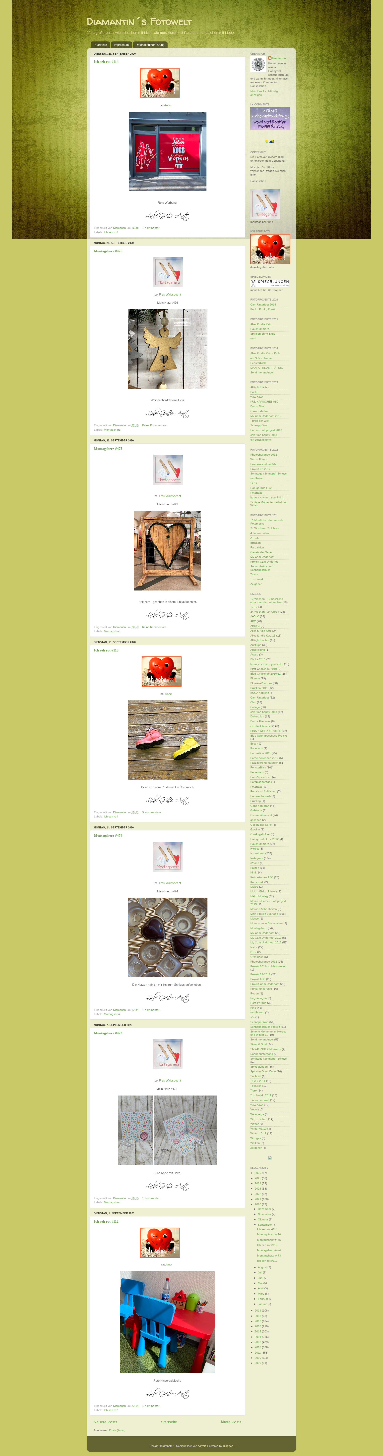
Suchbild (255, 1076)
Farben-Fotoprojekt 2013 (266, 430)
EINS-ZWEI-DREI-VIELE (265, 730)
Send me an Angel (261, 372)
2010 (258, 1357)
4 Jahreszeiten (259, 533)
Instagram (256, 858)
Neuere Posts (105, 1422)
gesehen (255, 819)
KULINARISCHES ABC (264, 401)
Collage (255, 707)
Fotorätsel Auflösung (263, 791)
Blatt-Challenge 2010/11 (265, 673)
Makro (254, 886)
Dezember (265, 1208)
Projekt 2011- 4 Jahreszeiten (268, 966)
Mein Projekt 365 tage (264, 913)
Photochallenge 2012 (263, 454)
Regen (254, 993)
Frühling (255, 801)
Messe (254, 918)
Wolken (255, 1143)
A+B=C (254, 537)
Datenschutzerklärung (150, 44)
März (261, 1293)
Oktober (263, 1219)
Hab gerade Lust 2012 (264, 839)
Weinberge (257, 1114)
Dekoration (257, 716)
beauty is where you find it (266, 497)
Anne (167, 105)
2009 (258, 1363)
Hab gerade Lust (260, 487)
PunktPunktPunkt (261, 988)
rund (253, 338)
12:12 (254, 483)
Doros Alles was (260, 721)
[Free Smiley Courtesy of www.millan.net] (270, 142)
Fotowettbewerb (260, 796)
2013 (258, 1342)
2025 (258, 1178)
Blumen (255, 678)
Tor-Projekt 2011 (260, 1095)
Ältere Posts (231, 1422)
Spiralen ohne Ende (262, 333)
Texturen (256, 1085)
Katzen (254, 867)
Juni (261, 1277)
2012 (258, 1347)
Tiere (253, 1090)
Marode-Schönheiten (263, 909)
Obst (253, 952)
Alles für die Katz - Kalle (265, 353)
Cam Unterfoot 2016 (263, 304)
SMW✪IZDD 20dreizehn (265, 1049)
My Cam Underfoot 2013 (265, 416)
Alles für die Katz (260, 324)
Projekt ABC (257, 979)
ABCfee (255, 626)
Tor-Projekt (257, 579)
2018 (258, 1316)
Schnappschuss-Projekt (265, 1026)
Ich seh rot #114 (106, 62)
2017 (258, 1321)
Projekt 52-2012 (260, 469)
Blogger (228, 1445)
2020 (258, 1204)
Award (254, 654)
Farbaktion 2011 (260, 753)
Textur (254, 574)
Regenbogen (258, 998)
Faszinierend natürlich (264, 464)
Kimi (253, 872)
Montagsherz (112, 429)
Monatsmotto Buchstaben (266, 923)
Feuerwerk (257, 772)
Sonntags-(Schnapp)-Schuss (268, 473)
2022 (258, 1194)
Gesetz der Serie (261, 552)
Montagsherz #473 (108, 1033)
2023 (258, 1188)
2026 (258, 1172)
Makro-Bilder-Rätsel (262, 891)
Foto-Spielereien (260, 777)
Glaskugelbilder (260, 834)
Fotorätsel (256, 492)
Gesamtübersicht (261, 815)
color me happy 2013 (263, 434)
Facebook (256, 748)
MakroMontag (259, 896)
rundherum (257, 478)
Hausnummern (259, 328)
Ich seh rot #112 (106, 1221)
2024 (258, 1183)
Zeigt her (256, 584)
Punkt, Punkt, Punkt (262, 309)
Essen (254, 743)
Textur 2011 (257, 1081)
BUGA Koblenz (259, 692)
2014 (258, 1336)
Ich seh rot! (111, 232)
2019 (258, 1310)
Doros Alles (257, 406)
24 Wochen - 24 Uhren (264, 528)
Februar (263, 1298)
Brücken (255, 542)
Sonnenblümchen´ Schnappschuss (261, 568)
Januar (263, 1304)
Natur (253, 947)
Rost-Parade (258, 1002)
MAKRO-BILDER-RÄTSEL (266, 367)
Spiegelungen (259, 1066)
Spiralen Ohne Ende (263, 1071)
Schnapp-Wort (259, 425)
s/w (252, 1017)
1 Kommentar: (151, 227)
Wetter (254, 1123)
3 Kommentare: (152, 812)
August (263, 1267)
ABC (253, 621)
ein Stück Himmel (261, 358)
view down (257, 396)
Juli (260, 1272)
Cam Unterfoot (259, 697)
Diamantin (279, 58)
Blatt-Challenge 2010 (263, 668)
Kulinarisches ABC (261, 877)
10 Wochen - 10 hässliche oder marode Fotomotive (266, 600)
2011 (258, 1352)
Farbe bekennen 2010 (264, 757)
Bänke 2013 (258, 659)
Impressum (121, 44)
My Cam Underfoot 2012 (265, 937)
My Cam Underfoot (262, 556)
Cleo (253, 702)
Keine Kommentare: (155, 425)
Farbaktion (257, 547)
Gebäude (256, 810)
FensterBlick (258, 767)
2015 (258, 1331)
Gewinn (255, 829)
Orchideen (257, 956)
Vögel (254, 1109)
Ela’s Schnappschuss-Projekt (268, 735)
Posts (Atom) (117, 1430)
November (265, 1214)
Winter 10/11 (258, 1133)
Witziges (255, 1138)
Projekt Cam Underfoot (264, 561)
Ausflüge (255, 645)
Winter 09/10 (258, 1128)
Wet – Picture (258, 459)
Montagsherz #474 (108, 835)
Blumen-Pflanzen (261, 683)
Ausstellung (257, 649)
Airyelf (202, 1445)
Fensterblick (258, 363)
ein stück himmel (260, 439)
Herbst (254, 848)
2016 (258, 1326)
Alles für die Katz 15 (262, 635)
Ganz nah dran (259, 411)
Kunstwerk (257, 882)
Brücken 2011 (259, 688)
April (261, 1288)
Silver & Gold (258, 1044)
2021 (258, 1199)
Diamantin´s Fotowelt (139, 21)
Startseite (101, 44)
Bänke (254, 392)
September (265, 1224)
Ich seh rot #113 (106, 650)
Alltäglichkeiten (259, 387)
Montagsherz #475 (108, 449)
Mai (260, 1283)
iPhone (254, 863)
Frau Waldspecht (170, 294)
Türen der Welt (259, 420)
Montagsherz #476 (108, 251)
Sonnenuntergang (261, 1053)
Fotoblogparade (260, 781)
